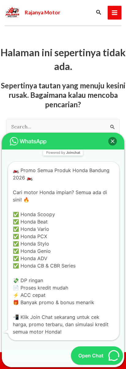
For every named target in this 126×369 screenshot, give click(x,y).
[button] (99, 13)
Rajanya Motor (42, 12)
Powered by (63, 152)
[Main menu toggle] (114, 13)
